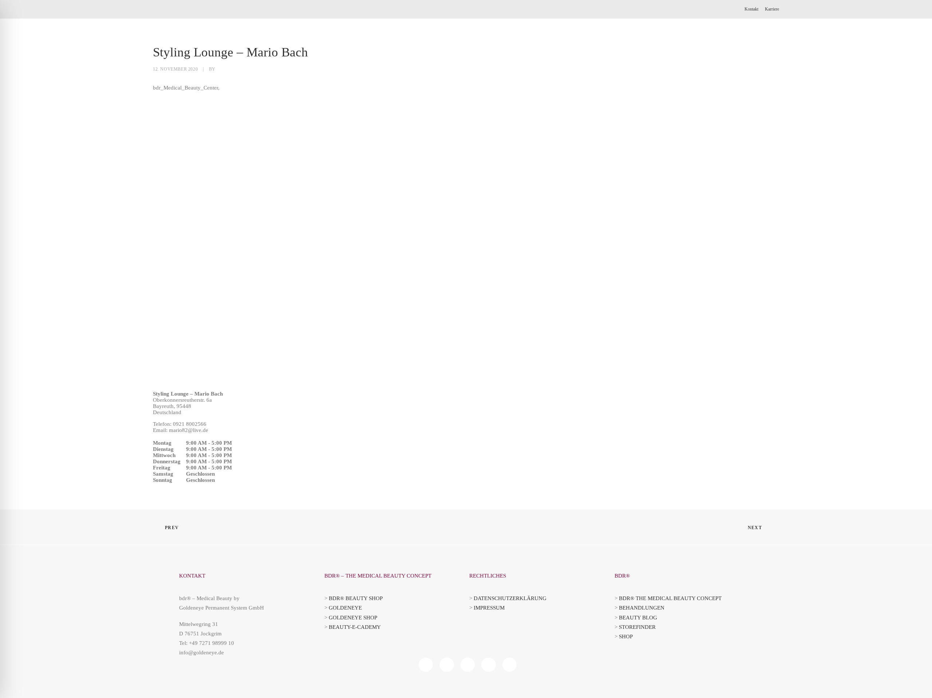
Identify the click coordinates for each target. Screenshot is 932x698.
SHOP (626, 636)
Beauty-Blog (526, 44)
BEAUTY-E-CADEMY (355, 627)
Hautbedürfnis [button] (428, 44)
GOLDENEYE (345, 608)
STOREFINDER (637, 627)
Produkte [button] (478, 44)
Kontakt (751, 9)
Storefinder (704, 44)
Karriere (772, 9)
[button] (742, 45)
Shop (666, 44)
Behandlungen (624, 44)
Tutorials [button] (573, 44)
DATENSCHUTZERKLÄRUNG (510, 598)
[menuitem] (753, 9)
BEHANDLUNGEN (641, 608)
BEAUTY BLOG (638, 617)
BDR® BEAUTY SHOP (356, 598)
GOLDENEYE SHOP (353, 617)
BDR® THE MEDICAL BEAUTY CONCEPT (670, 598)
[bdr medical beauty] (187, 44)
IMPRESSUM (489, 608)
